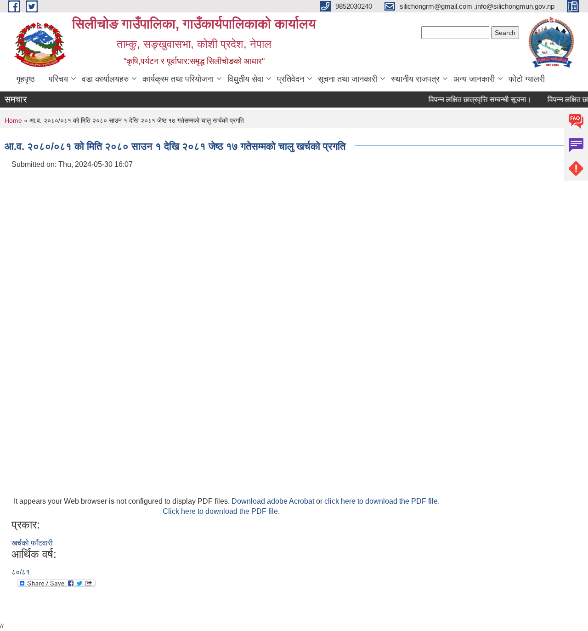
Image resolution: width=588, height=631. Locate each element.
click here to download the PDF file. (382, 501)
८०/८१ (20, 572)
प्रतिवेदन (290, 79)
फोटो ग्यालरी (527, 79)
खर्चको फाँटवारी (32, 543)
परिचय (58, 79)
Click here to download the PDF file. (221, 511)
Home (13, 120)
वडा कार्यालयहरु (105, 79)
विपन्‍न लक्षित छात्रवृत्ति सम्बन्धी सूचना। (476, 99)
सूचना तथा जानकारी (347, 79)
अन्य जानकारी (474, 79)
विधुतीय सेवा (245, 79)
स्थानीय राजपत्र (415, 79)
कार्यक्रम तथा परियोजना (178, 79)
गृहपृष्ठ (25, 79)
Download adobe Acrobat (274, 501)
